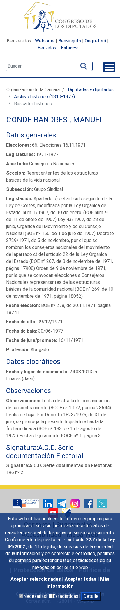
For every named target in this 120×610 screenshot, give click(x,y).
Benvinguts (69, 41)
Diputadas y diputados (91, 89)
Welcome (44, 41)
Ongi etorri (95, 41)
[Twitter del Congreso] (102, 503)
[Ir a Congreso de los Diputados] (60, 17)
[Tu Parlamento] (26, 503)
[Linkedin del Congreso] (49, 503)
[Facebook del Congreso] (89, 503)
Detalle (90, 596)
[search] (49, 66)
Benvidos (47, 48)
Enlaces (69, 48)
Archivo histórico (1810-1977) (44, 96)
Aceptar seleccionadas (36, 579)
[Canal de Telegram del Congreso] (62, 503)
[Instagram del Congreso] (75, 503)
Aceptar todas (81, 579)
